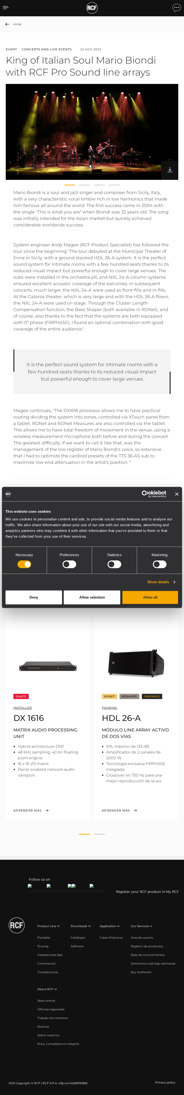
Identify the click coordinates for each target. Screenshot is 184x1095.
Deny (33, 597)
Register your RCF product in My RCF (147, 891)
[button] (69, 185)
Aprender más (27, 810)
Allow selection (92, 597)
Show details (158, 582)
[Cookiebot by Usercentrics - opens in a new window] (145, 494)
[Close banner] (176, 494)
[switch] (69, 564)
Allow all (150, 597)
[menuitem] (43, 937)
